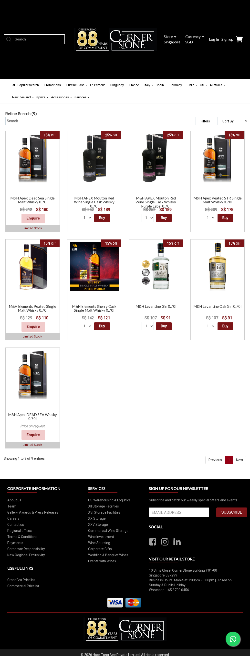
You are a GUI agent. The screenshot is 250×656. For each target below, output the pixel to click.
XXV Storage (98, 525)
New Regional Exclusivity (26, 555)
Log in (214, 39)
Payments (15, 543)
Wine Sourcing (99, 543)
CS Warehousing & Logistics (109, 500)
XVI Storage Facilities (104, 512)
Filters (205, 121)
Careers (13, 518)
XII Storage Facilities (103, 506)
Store (168, 36)
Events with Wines (102, 561)
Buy (102, 218)
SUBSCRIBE (231, 512)
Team (11, 506)
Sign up (227, 39)
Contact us (15, 525)
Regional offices (19, 531)
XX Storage (97, 518)
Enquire (33, 218)
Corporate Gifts (100, 549)
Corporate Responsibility (26, 549)
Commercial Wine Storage (108, 531)
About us (14, 500)
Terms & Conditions (22, 537)
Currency (193, 36)
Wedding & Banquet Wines (108, 555)
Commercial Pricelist (23, 586)
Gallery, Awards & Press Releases (32, 512)
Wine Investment (101, 537)
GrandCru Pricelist (21, 580)
